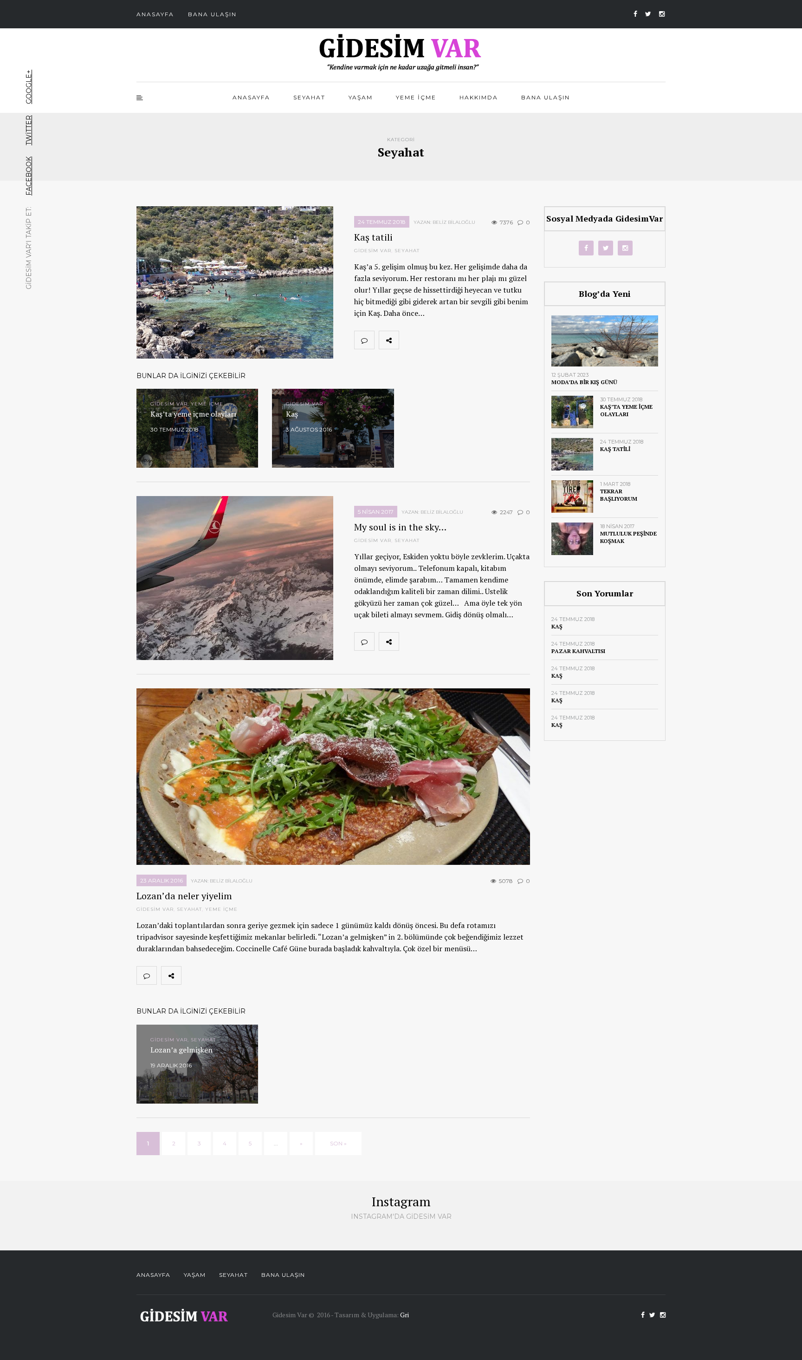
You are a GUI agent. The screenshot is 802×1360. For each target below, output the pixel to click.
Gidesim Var (372, 251)
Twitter (29, 130)
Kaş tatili (373, 237)
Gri (404, 1314)
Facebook (29, 176)
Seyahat (309, 97)
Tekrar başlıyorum (618, 495)
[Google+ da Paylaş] (450, 340)
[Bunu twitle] (429, 340)
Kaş (557, 626)
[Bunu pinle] (470, 340)
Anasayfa (155, 14)
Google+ (29, 87)
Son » (338, 1143)
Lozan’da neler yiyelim (184, 895)
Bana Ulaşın (212, 14)
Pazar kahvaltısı (578, 650)
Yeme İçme (416, 97)
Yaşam (361, 97)
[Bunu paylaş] (409, 340)
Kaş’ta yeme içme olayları (626, 410)
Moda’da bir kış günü (584, 382)
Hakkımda (478, 97)
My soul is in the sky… (400, 527)
